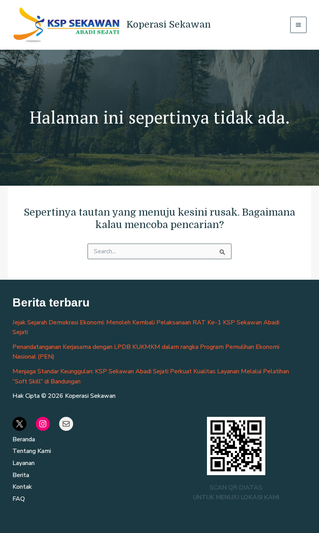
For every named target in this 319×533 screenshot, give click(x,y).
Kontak (22, 486)
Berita (20, 475)
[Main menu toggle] (298, 25)
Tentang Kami (31, 451)
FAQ (18, 499)
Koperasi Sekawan (168, 24)
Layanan (23, 463)
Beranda (23, 439)
